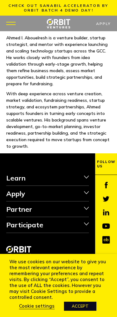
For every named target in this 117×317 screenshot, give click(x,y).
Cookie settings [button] (37, 306)
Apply (103, 23)
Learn (16, 178)
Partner (19, 209)
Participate (24, 224)
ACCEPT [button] (80, 306)
